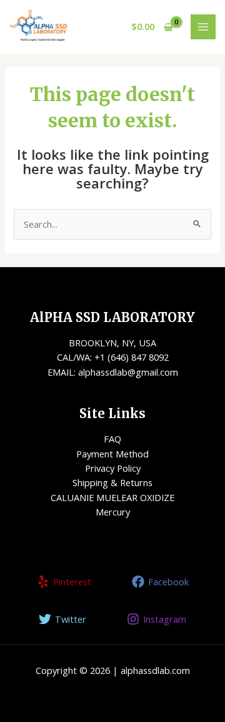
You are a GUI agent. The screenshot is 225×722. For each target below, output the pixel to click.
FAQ (112, 438)
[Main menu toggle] (203, 26)
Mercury (113, 511)
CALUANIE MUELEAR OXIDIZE (112, 497)
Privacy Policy (113, 468)
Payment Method (112, 453)
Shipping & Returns (112, 482)
